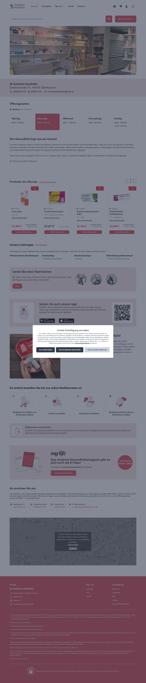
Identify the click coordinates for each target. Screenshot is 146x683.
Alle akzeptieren (45, 350)
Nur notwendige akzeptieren (70, 350)
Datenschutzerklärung (82, 343)
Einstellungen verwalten (97, 350)
